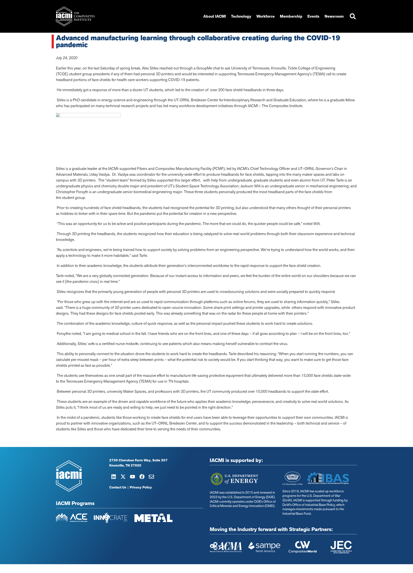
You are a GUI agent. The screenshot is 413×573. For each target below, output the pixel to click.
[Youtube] (132, 476)
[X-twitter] (123, 476)
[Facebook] (142, 476)
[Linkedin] (113, 476)
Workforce (265, 16)
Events (313, 16)
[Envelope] (151, 476)
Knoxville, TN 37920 (125, 465)
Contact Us (117, 487)
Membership (291, 16)
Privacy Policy (141, 487)
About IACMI (214, 16)
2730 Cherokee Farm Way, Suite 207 (138, 460)
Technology (241, 16)
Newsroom (334, 16)
